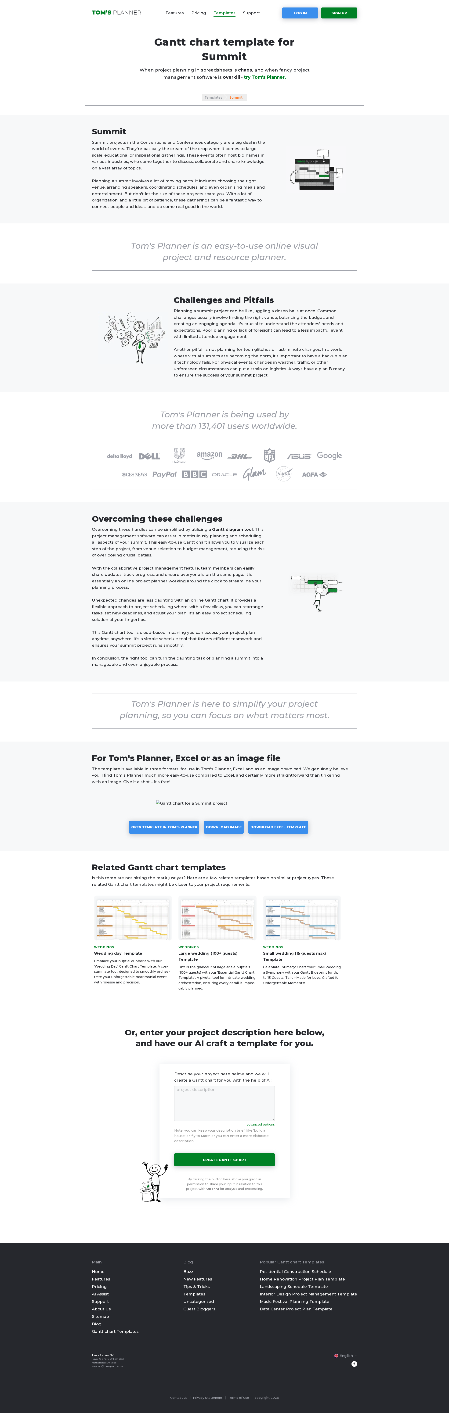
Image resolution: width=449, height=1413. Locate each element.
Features (175, 13)
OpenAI (212, 1189)
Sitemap (100, 1316)
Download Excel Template (278, 827)
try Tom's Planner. (265, 77)
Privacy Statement (207, 1397)
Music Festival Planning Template (294, 1301)
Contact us (178, 1397)
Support (251, 13)
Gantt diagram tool (232, 529)
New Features (197, 1279)
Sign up (339, 13)
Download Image (224, 827)
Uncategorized (198, 1301)
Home (98, 1271)
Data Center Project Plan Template (296, 1309)
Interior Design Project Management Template (308, 1294)
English (346, 1355)
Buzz (188, 1271)
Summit (236, 97)
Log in (300, 13)
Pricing (198, 13)
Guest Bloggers (199, 1309)
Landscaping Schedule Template (294, 1286)
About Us (101, 1309)
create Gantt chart (224, 1160)
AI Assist (100, 1294)
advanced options (260, 1124)
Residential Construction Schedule (295, 1271)
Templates (224, 13)
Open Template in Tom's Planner (164, 827)
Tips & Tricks (196, 1286)
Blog (96, 1324)
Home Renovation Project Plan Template (302, 1279)
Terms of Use (238, 1397)
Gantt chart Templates (115, 1331)
